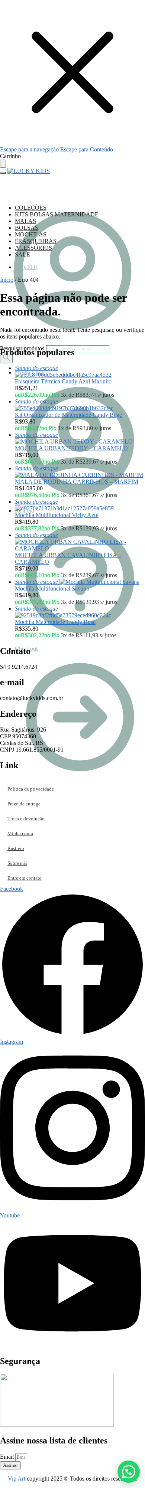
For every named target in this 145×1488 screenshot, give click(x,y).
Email (7, 1456)
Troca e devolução (26, 818)
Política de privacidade (30, 789)
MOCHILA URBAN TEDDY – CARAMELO (71, 448)
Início (6, 280)
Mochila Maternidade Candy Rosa (55, 622)
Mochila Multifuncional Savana (52, 588)
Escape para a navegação (29, 149)
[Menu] (3, 173)
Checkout (26, 648)
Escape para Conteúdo (86, 149)
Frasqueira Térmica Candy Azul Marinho (63, 381)
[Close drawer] (3, 164)
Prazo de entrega (24, 804)
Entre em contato (24, 878)
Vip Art (16, 1478)
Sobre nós (17, 863)
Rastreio (15, 848)
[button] (128, 1472)
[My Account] (72, 341)
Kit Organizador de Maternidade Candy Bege (68, 415)
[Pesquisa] (6, 358)
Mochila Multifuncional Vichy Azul (57, 515)
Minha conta (20, 833)
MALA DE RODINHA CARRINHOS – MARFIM (76, 481)
